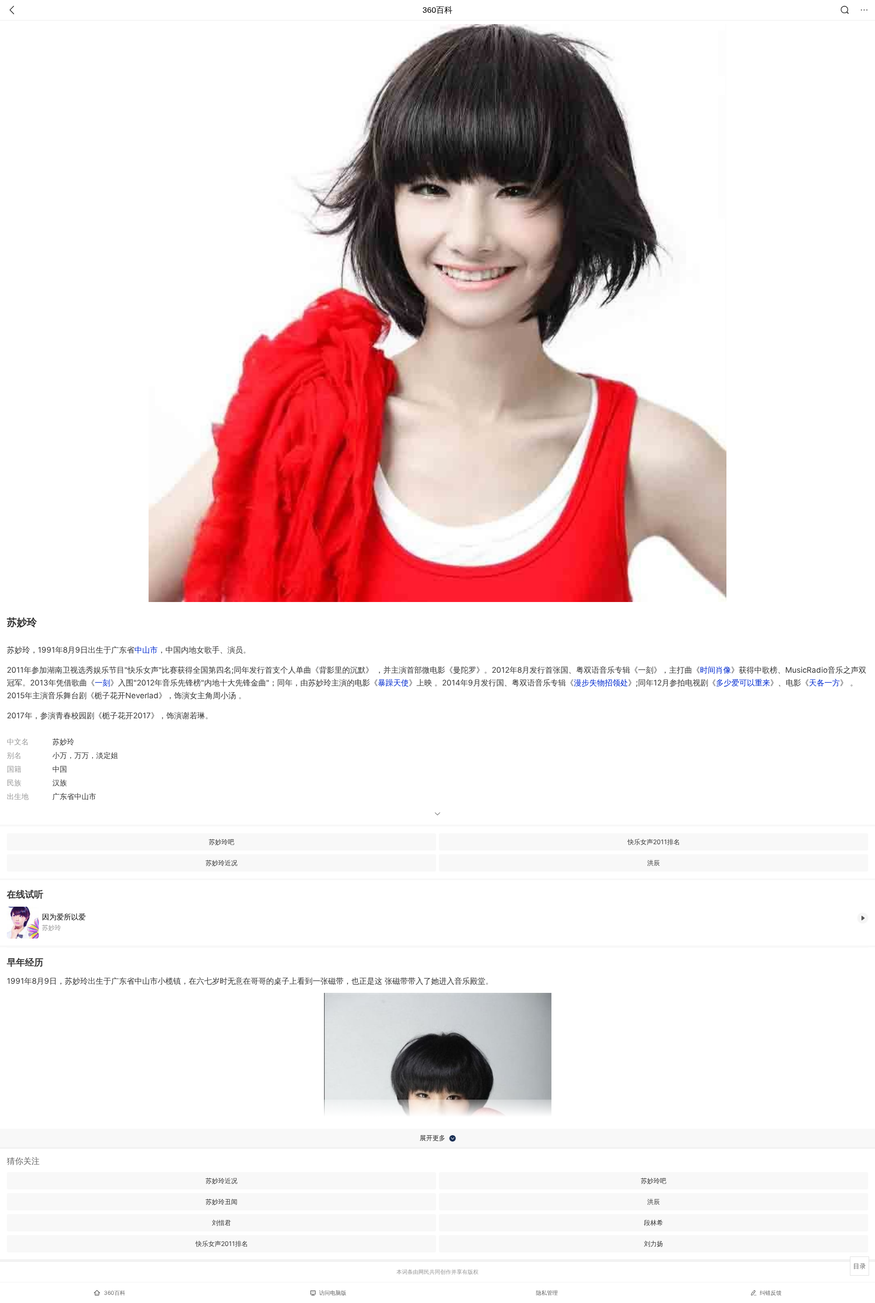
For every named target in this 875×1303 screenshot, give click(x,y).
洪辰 (653, 863)
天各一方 (824, 682)
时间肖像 (715, 670)
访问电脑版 (332, 1292)
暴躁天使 (393, 682)
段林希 (653, 1222)
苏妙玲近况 (221, 863)
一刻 (102, 682)
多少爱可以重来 (743, 682)
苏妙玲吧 (221, 842)
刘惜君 (221, 1222)
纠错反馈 (771, 1292)
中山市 (146, 649)
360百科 (437, 10)
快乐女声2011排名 (654, 842)
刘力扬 (653, 1243)
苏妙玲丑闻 (221, 1201)
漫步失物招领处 (601, 682)
